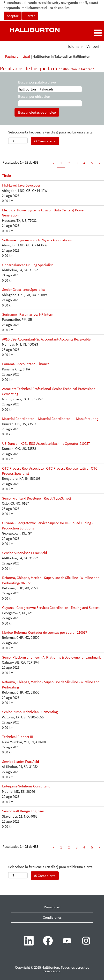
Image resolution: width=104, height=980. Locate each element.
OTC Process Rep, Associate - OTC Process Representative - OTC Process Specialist (49, 471)
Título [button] (6, 175)
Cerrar (30, 16)
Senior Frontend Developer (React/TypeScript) (36, 498)
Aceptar (12, 16)
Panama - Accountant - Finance (25, 363)
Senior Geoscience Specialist (23, 289)
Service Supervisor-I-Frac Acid (24, 552)
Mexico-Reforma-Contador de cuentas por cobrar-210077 (44, 632)
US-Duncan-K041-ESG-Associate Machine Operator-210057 (46, 443)
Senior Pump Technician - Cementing (30, 711)
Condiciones (52, 917)
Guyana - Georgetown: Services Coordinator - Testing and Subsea (51, 607)
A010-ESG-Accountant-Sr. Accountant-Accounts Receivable (46, 339)
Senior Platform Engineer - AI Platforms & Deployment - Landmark (51, 657)
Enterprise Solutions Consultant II (27, 786)
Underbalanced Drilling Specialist (27, 265)
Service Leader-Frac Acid (20, 761)
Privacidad (52, 907)
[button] (86, 33)
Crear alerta (46, 141)
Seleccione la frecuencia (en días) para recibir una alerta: (51, 132)
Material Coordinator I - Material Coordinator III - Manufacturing (50, 418)
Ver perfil (94, 46)
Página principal (17, 56)
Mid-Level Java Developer (21, 185)
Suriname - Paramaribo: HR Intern (27, 314)
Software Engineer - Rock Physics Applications (37, 240)
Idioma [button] (74, 46)
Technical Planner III (17, 736)
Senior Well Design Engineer (23, 811)
